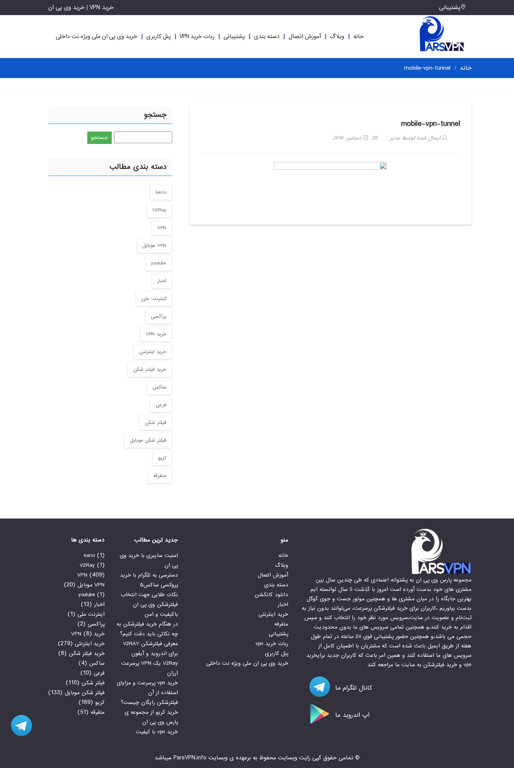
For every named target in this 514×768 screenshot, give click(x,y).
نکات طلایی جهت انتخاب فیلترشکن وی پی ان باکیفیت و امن (149, 604)
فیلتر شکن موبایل (148, 440)
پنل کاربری (158, 36)
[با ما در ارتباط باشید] (19, 725)
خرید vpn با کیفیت (157, 732)
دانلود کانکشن (271, 595)
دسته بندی (267, 36)
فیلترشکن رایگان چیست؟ (149, 702)
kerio (161, 192)
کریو (162, 458)
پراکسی (158, 316)
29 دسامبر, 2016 (355, 138)
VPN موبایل (154, 245)
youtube (158, 263)
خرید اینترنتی (152, 351)
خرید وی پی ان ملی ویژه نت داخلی (96, 36)
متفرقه (159, 475)
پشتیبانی (450, 7)
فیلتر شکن (155, 422)
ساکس (159, 387)
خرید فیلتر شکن (149, 369)
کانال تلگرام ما (352, 688)
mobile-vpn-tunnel (430, 124)
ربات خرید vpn (196, 36)
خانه (358, 36)
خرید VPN (156, 334)
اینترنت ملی (153, 298)
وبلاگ (337, 36)
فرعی (161, 404)
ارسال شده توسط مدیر (416, 138)
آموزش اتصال (305, 36)
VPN (161, 227)
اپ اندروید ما (351, 715)
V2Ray (159, 210)
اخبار (161, 281)
